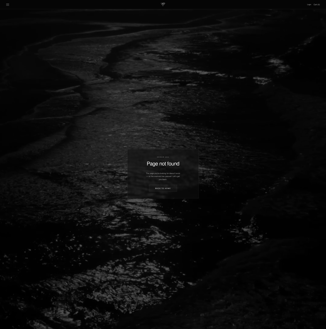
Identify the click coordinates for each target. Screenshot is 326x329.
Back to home (163, 188)
